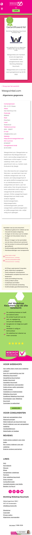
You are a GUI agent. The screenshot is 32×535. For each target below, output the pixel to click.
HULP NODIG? (22, 532)
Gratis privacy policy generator (13, 387)
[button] (2, 9)
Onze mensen (8, 479)
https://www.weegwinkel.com (14, 138)
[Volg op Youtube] (21, 491)
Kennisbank (7, 465)
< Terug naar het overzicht (10, 86)
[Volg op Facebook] (18, 491)
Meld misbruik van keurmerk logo (14, 422)
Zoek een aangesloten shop (12, 417)
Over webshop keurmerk (11, 477)
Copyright (6, 513)
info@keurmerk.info (10, 506)
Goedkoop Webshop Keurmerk (13, 396)
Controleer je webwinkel (11, 403)
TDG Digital (12, 525)
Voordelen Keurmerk (10, 382)
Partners (6, 475)
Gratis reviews (8, 389)
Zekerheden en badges (11, 431)
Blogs (5, 470)
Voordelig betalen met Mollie (13, 484)
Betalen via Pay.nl (9, 486)
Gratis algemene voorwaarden (13, 385)
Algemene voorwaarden (11, 517)
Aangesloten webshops (11, 472)
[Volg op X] (10, 491)
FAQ (4, 463)
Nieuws (5, 468)
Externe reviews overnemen (12, 449)
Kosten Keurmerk (9, 380)
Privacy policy (7, 515)
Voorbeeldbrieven (9, 429)
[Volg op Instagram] (14, 491)
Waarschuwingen (9, 419)
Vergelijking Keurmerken (11, 378)
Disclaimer (6, 510)
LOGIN (16, 10)
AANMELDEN (16, 408)
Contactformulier (9, 482)
